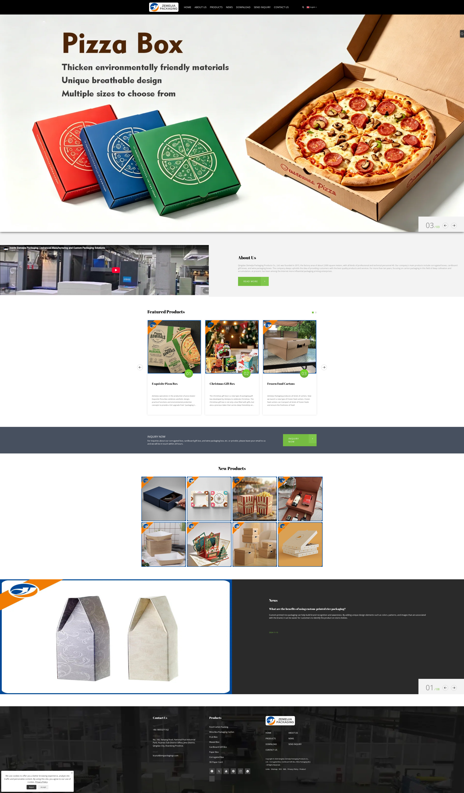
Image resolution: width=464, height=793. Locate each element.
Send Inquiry (295, 744)
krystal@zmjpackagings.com (165, 755)
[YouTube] (226, 771)
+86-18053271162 (161, 729)
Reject (31, 787)
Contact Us (271, 750)
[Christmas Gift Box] (232, 346)
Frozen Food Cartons (281, 384)
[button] (445, 225)
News (291, 738)
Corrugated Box (216, 757)
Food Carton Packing (218, 727)
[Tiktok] (212, 779)
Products (271, 738)
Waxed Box (214, 742)
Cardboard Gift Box (218, 747)
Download (271, 744)
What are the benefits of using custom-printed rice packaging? (307, 609)
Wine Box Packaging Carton (221, 732)
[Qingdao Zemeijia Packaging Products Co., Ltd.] (163, 7)
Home (268, 733)
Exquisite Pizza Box (165, 384)
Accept (43, 787)
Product (303, 769)
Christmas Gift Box (222, 384)
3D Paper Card (216, 762)
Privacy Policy (293, 769)
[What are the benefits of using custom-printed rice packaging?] (116, 636)
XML (284, 769)
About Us (293, 733)
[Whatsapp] (247, 771)
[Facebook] (212, 771)
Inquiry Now (293, 440)
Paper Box (214, 752)
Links (268, 769)
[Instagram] (240, 771)
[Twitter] (219, 771)
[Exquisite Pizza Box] (174, 346)
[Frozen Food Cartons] (289, 346)
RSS (280, 769)
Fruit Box (213, 737)
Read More (250, 281)
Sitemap (274, 769)
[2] (232, 123)
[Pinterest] (233, 771)
